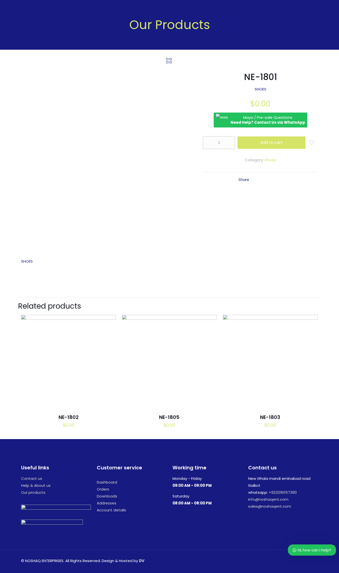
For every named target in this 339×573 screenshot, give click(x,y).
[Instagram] (300, 560)
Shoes (270, 160)
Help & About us (36, 485)
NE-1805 (169, 417)
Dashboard (107, 482)
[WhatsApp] (279, 560)
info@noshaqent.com (268, 499)
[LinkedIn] (293, 560)
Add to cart (271, 142)
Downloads (107, 496)
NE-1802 (69, 417)
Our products (33, 492)
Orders (103, 489)
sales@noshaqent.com (269, 506)
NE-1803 (270, 417)
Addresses (106, 503)
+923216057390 (283, 492)
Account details (111, 510)
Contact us (31, 478)
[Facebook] (286, 560)
